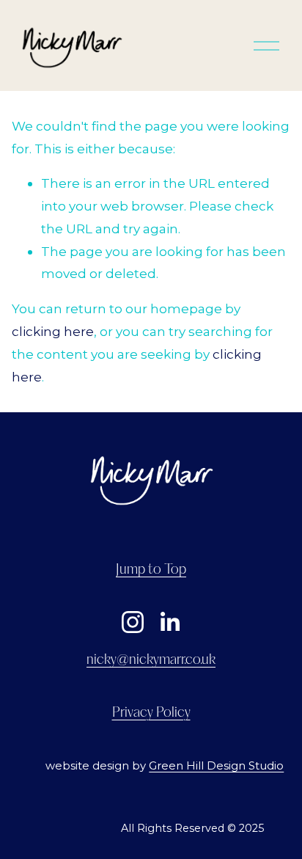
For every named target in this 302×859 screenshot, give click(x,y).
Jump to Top (151, 570)
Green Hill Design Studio (216, 765)
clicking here (53, 331)
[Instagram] (132, 622)
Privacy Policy (151, 713)
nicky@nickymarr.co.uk (151, 660)
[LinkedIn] (169, 622)
